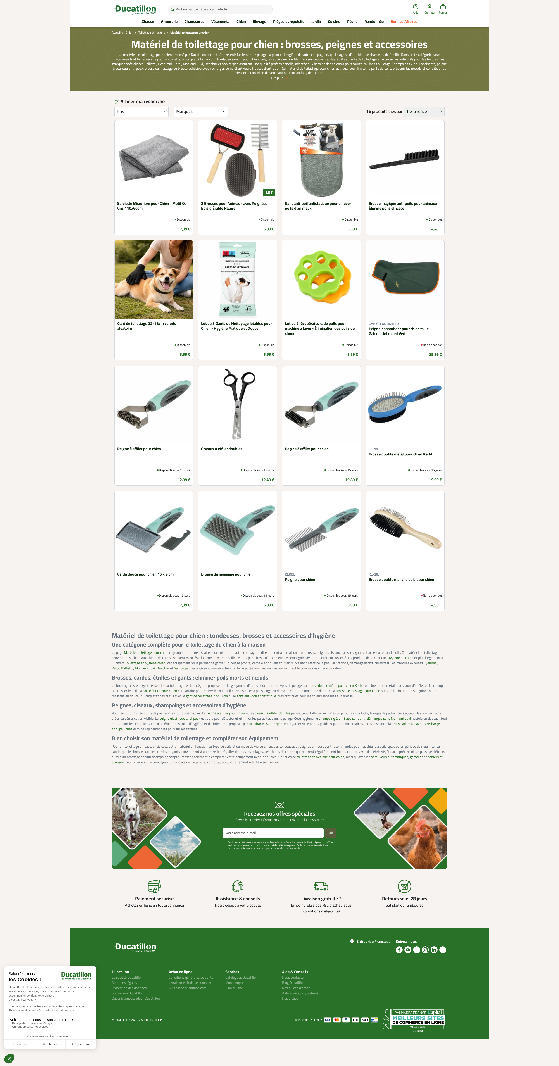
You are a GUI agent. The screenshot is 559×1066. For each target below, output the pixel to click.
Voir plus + (127, 855)
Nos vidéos (290, 998)
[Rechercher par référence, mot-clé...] (172, 9)
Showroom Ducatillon (128, 993)
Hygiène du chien (400, 658)
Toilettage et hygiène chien (145, 663)
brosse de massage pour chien (358, 690)
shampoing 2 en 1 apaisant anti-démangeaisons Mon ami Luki (365, 718)
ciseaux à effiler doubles (272, 713)
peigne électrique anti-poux (179, 718)
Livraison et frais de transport (191, 982)
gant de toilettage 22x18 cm (207, 696)
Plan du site (234, 988)
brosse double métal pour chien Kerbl (335, 685)
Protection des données (129, 988)
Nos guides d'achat (296, 988)
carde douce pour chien (160, 690)
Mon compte (234, 982)
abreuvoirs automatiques (389, 757)
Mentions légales (124, 982)
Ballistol (127, 668)
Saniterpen (182, 668)
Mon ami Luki (145, 668)
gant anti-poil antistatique (256, 696)
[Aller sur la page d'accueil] (135, 9)
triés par (395, 111)
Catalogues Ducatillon (241, 977)
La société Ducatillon (127, 977)
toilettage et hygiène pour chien (320, 757)
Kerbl (115, 668)
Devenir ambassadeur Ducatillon (136, 998)
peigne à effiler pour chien (225, 713)
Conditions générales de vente (191, 977)
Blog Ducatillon (293, 982)
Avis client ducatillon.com (187, 988)
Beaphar (163, 668)
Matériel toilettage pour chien (146, 652)
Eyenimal (430, 663)
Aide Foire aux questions (300, 993)
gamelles (416, 757)
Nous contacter (293, 977)
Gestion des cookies (150, 1020)
